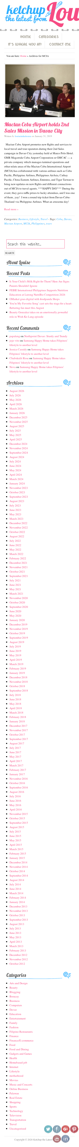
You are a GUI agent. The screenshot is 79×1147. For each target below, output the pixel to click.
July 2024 (15, 461)
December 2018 (18, 677)
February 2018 (17, 717)
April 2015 (15, 845)
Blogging (14, 992)
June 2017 (15, 752)
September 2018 (18, 690)
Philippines (38, 223)
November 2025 (18, 422)
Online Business (18, 1089)
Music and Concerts (20, 1084)
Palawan (14, 1093)
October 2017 (17, 734)
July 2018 (15, 695)
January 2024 (17, 483)
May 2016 (15, 805)
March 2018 (16, 712)
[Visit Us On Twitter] (48, 1132)
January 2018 (17, 721)
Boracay (14, 996)
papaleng (14, 336)
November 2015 (18, 814)
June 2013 (15, 933)
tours (49, 223)
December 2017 (18, 726)
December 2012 (18, 955)
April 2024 (15, 474)
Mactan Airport (13, 223)
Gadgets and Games (20, 1054)
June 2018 (15, 699)
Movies (13, 1080)
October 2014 (17, 871)
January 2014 (17, 902)
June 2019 (15, 651)
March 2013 (16, 946)
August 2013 (16, 924)
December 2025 (18, 417)
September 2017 (18, 739)
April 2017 (15, 761)
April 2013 (15, 941)
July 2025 (15, 430)
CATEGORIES (49, 37)
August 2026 (16, 391)
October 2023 (17, 492)
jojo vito (14, 340)
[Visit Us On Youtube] (56, 1142)
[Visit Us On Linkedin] (65, 1142)
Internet (13, 1067)
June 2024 (15, 466)
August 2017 (16, 743)
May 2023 (15, 514)
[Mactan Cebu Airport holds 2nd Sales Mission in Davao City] (39, 90)
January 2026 (17, 413)
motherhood (16, 1076)
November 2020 (18, 598)
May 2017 (15, 756)
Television (15, 1115)
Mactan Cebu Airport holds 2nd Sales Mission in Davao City (36, 127)
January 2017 (17, 774)
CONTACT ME (60, 44)
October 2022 (17, 532)
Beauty (13, 987)
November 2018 (18, 682)
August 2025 (16, 426)
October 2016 (17, 783)
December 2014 (18, 862)
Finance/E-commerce (21, 1040)
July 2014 (15, 884)
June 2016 (15, 801)
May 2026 (15, 400)
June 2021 (15, 585)
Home (23, 55)
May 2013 (15, 937)
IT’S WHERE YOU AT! (25, 44)
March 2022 (16, 554)
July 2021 (15, 580)
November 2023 (18, 488)
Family (13, 1023)
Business (23, 219)
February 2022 (17, 558)
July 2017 (15, 748)
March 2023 (16, 519)
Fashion (14, 1027)
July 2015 (15, 831)
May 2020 (15, 615)
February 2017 (17, 770)
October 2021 (17, 571)
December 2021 (18, 563)
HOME (25, 37)
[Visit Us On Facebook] (56, 1132)
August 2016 (16, 792)
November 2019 (18, 629)
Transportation (17, 1120)
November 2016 (18, 778)
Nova (12, 367)
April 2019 (15, 660)
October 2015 (17, 818)
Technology (16, 1111)
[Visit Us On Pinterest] (74, 1132)
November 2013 (18, 911)
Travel (44, 219)
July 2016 (15, 796)
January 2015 (17, 858)
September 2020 (18, 607)
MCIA (26, 223)
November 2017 (18, 730)
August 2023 (16, 501)
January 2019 (17, 673)
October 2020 (17, 602)
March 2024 (16, 479)
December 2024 (18, 444)
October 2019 (17, 633)
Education (15, 1014)
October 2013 (17, 915)
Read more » (11, 209)
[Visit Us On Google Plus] (65, 1132)
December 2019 (18, 624)
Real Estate (15, 1098)
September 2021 (18, 576)
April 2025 (15, 439)
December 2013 (18, 906)
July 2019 (15, 646)
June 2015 (15, 836)
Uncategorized (17, 1128)
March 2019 (16, 664)
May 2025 (15, 435)
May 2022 (15, 549)
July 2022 (15, 541)
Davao (67, 219)
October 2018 (17, 686)
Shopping (15, 1102)
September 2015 (18, 823)
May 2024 (15, 470)
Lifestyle (34, 219)
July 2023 (15, 505)
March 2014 (16, 893)
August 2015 (16, 827)
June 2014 (15, 889)
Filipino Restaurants (21, 1031)
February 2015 (17, 853)
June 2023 (15, 510)
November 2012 (18, 959)
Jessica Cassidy (18, 349)
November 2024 (18, 448)
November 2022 (18, 527)
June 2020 (15, 611)
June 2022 (15, 545)
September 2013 (18, 919)
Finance (14, 1036)
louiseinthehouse (23, 136)
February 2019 (17, 668)
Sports (13, 1106)
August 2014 (16, 880)
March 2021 (16, 593)
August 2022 (16, 536)
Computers (15, 1005)
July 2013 (15, 928)
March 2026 (16, 408)
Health (13, 1058)
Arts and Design (18, 983)
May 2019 (15, 655)
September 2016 (18, 787)
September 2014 (18, 875)
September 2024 (18, 452)
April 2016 (15, 809)
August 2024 (16, 457)
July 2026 (15, 395)
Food (12, 1045)
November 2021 (18, 567)
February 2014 (17, 897)
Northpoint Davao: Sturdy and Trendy (45, 336)
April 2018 (15, 708)
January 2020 (17, 620)
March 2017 (16, 765)
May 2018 (15, 704)
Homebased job (18, 1062)
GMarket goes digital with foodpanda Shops (34, 299)
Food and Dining (19, 1049)
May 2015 (15, 840)
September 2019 (18, 637)
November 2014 (18, 867)
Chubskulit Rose (19, 358)
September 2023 (18, 496)
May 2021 (15, 589)
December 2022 (18, 523)
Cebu (59, 219)
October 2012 (17, 964)
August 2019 (16, 642)
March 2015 (16, 849)
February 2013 (17, 950)
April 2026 (15, 404)
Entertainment (17, 1018)
